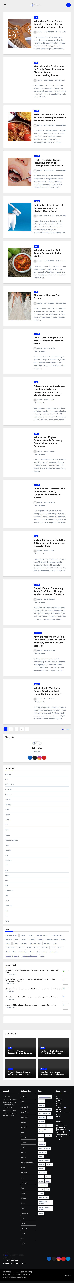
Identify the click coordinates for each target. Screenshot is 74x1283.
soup (53, 947)
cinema (23, 939)
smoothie (45, 947)
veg (38, 952)
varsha (39, 32)
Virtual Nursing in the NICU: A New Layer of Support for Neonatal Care (50, 543)
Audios (23, 935)
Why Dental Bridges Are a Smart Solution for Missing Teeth (48, 341)
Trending (8, 906)
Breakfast (8, 789)
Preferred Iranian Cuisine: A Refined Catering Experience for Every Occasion (50, 118)
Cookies (8, 799)
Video (45, 952)
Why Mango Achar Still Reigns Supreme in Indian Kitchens (48, 253)
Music (7, 870)
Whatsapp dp (54, 952)
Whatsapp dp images (12, 956)
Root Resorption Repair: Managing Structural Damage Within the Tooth (48, 163)
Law (35, 62)
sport (8, 952)
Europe (7, 815)
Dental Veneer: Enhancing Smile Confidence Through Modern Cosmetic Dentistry (49, 591)
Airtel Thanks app (11, 935)
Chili (16, 939)
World (7, 921)
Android (8, 774)
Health (36, 156)
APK (6, 779)
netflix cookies (11, 947)
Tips (35, 17)
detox (40, 939)
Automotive (9, 784)
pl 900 (29, 947)
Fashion (8, 820)
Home (7, 845)
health (8, 943)
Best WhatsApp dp (42, 935)
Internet (8, 850)
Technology (9, 891)
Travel (36, 684)
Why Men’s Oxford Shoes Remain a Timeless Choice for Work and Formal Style (48, 24)
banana (30, 935)
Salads (7, 875)
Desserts (8, 805)
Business (37, 633)
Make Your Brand (35, 943)
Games (7, 830)
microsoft (47, 943)
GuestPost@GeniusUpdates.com (15, 1277)
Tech (36, 433)
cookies (32, 939)
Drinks (7, 810)
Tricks (7, 911)
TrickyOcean (11, 1260)
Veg (6, 916)
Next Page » (66, 729)
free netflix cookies (51, 939)
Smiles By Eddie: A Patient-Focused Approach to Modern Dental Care (49, 208)
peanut (21, 947)
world (42, 956)
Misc (6, 865)
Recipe (36, 947)
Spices (60, 947)
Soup (7, 880)
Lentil (15, 943)
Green (63, 939)
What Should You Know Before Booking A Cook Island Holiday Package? (47, 691)
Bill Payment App (57, 935)
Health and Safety (11, 840)
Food (36, 111)
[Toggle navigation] (4, 5)
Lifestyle (8, 860)
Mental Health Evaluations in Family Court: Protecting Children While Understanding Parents (61, 1131)
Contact (68, 1275)
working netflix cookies (30, 956)
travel (32, 952)
